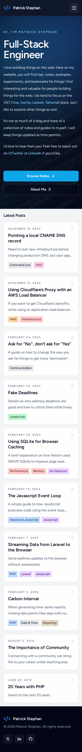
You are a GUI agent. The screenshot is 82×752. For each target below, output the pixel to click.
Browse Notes (38, 176)
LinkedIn (34, 153)
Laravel (38, 102)
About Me (38, 189)
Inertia (26, 102)
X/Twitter (15, 153)
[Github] (30, 739)
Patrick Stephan (27, 718)
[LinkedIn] (19, 739)
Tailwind (51, 102)
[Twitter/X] (7, 739)
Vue (15, 102)
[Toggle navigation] (74, 7)
